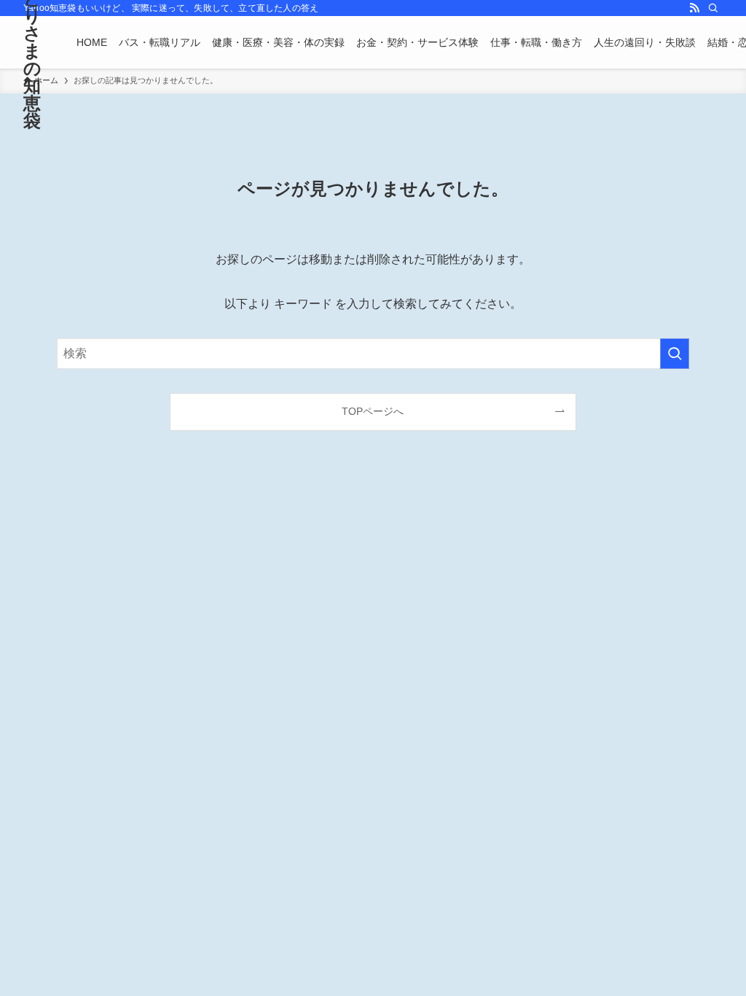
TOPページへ (373, 411)
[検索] (713, 8)
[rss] (694, 8)
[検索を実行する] (674, 353)
